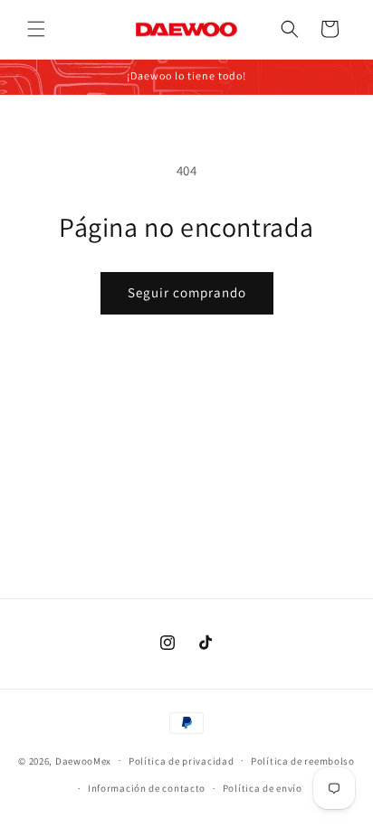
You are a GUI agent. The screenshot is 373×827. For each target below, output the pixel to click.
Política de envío (262, 788)
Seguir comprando (187, 292)
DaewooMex (83, 760)
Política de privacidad (181, 761)
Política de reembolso (303, 761)
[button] (36, 29)
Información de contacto (147, 788)
